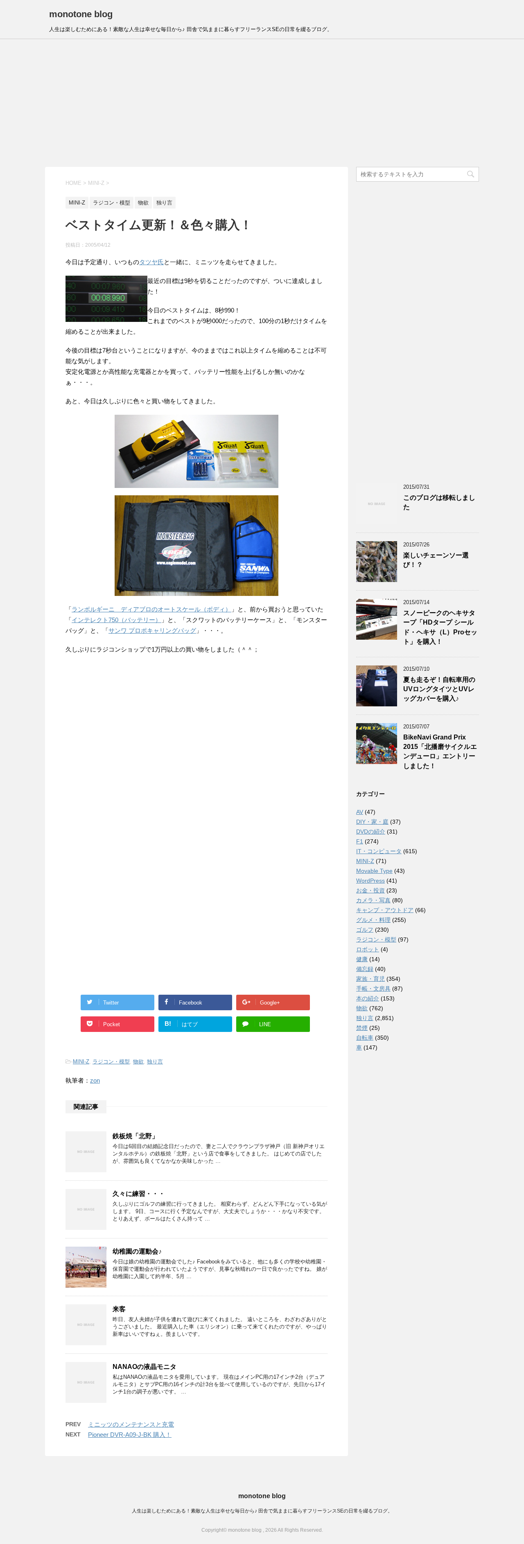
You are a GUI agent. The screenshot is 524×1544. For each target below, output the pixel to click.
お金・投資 (370, 890)
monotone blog (81, 14)
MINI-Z (81, 1062)
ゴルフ (364, 929)
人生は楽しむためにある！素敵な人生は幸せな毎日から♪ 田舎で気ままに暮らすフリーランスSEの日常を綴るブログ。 (262, 1511)
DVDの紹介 (370, 831)
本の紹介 (367, 998)
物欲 (138, 1062)
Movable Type (374, 871)
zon (95, 1080)
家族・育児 (370, 978)
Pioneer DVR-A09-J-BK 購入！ (130, 1434)
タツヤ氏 (151, 261)
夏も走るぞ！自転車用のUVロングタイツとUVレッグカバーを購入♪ (439, 689)
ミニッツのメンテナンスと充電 (131, 1424)
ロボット (367, 949)
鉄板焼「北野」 (135, 1136)
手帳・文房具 (373, 988)
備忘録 (364, 969)
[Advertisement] (262, 103)
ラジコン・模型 (111, 1062)
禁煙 (362, 1028)
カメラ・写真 (373, 900)
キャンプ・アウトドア (384, 910)
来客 (119, 1309)
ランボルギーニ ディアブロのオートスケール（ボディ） (151, 609)
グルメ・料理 (373, 920)
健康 (362, 959)
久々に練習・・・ (139, 1193)
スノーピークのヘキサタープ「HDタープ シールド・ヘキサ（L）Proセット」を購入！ (440, 627)
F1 (359, 841)
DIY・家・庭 (372, 821)
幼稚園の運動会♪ (137, 1251)
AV (359, 812)
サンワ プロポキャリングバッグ (152, 630)
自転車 (364, 1037)
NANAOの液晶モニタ (144, 1366)
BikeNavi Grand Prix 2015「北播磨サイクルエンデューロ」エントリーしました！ (440, 751)
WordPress (370, 880)
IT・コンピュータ (379, 851)
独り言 (155, 1062)
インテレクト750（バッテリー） (116, 619)
